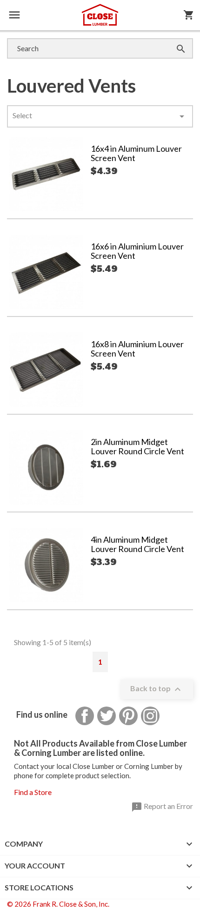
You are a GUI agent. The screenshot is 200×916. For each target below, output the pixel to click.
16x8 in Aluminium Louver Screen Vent (137, 348)
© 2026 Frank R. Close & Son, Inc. (58, 904)
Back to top (156, 689)
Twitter (106, 716)
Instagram (150, 716)
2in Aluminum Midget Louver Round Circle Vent (137, 446)
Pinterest (128, 716)
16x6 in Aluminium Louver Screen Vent (137, 251)
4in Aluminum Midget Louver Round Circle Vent (137, 544)
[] (171, 39)
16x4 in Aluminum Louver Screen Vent (136, 153)
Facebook (84, 716)
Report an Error (162, 807)
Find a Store (33, 792)
